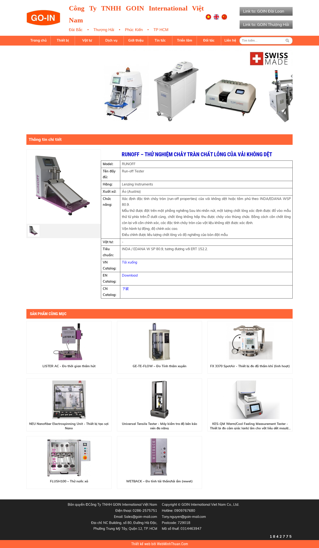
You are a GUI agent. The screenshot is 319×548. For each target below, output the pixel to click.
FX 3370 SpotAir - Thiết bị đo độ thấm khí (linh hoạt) (250, 366)
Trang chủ (38, 40)
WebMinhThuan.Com (172, 544)
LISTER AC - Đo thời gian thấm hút (69, 366)
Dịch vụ (111, 40)
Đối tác (208, 40)
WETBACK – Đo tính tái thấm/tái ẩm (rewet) (159, 481)
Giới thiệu (136, 40)
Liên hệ (230, 40)
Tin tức (160, 40)
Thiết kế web (141, 544)
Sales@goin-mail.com (140, 517)
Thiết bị (63, 40)
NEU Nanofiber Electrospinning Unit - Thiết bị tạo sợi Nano (69, 426)
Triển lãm (184, 40)
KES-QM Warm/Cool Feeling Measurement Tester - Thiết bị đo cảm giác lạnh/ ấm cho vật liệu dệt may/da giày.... (250, 426)
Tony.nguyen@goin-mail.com (184, 517)
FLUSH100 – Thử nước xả (69, 481)
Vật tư (87, 40)
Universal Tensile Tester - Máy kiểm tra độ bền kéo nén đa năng (159, 426)
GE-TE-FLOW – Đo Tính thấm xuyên (159, 366)
